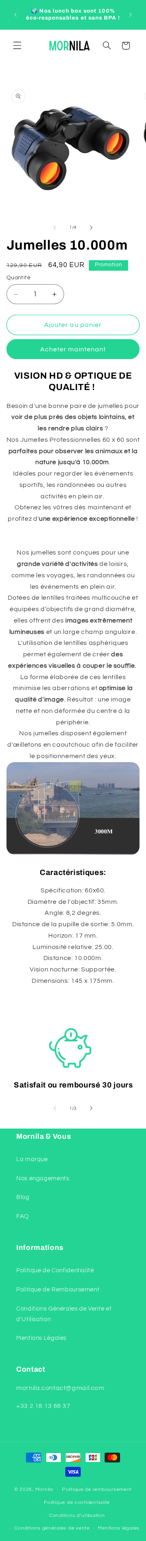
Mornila (44, 1489)
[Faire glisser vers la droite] (91, 228)
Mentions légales (119, 1528)
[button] (17, 45)
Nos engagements (42, 1178)
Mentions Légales (41, 1338)
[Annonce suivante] (131, 15)
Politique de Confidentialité (55, 1270)
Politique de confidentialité (77, 1502)
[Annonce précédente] (15, 15)
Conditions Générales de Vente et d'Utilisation (64, 1314)
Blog (23, 1197)
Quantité (18, 278)
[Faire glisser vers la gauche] (55, 228)
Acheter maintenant (73, 349)
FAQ (22, 1216)
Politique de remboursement (97, 1489)
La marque (32, 1159)
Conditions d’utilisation (77, 1515)
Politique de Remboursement (57, 1290)
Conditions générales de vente (52, 1528)
